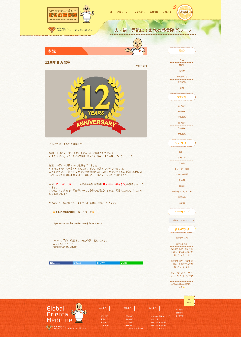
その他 (182, 163)
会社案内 (102, 308)
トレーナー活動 (182, 169)
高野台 (182, 65)
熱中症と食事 (182, 244)
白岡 (182, 88)
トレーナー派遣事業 (134, 328)
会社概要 (105, 325)
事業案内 (127, 308)
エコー (182, 152)
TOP (189, 302)
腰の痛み (182, 117)
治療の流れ (140, 12)
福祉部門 (130, 325)
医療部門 (130, 316)
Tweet (78, 263)
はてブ (102, 263)
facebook (55, 263)
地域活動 (182, 197)
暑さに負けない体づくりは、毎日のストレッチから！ (182, 276)
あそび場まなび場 (158, 322)
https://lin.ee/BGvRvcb (65, 246)
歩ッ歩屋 (155, 319)
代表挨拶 (105, 322)
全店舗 (182, 180)
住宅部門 (130, 319)
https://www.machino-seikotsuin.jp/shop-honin (77, 223)
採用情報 (180, 309)
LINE (124, 263)
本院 (182, 60)
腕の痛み (182, 111)
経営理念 (105, 316)
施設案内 (152, 308)
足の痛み (182, 128)
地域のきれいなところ (182, 191)
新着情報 (154, 12)
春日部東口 (182, 77)
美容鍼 (182, 203)
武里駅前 (182, 82)
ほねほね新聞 (182, 174)
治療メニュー (123, 12)
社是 (103, 319)
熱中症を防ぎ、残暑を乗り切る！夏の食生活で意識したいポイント (182, 252)
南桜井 (182, 71)
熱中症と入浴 (182, 238)
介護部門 (130, 322)
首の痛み (182, 134)
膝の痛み (182, 123)
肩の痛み (182, 106)
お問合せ (167, 12)
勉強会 (182, 186)
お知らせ (182, 157)
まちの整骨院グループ (160, 316)
